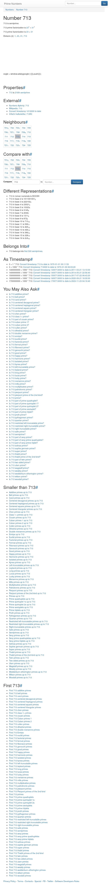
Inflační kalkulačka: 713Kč (20, 113)
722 (12, 145)
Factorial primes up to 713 (20, 540)
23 (27, 27)
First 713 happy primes (19, 752)
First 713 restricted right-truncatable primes (28, 822)
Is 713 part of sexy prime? (20, 437)
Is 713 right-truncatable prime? (22, 428)
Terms (20, 881)
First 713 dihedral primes (20, 726)
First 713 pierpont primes (20, 788)
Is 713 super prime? (18, 451)
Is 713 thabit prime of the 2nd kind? (24, 456)
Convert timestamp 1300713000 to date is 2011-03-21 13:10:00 (61, 269)
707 (12, 132)
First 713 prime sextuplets (20, 805)
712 (12, 136)
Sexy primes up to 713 (19, 635)
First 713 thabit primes (19, 850)
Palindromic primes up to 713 (22, 587)
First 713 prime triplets (19, 808)
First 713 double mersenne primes (24, 729)
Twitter (50, 881)
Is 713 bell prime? (17, 296)
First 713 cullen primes (19, 724)
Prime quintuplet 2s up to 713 (22, 604)
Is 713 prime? (15, 397)
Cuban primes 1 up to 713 (20, 520)
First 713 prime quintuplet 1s (21, 799)
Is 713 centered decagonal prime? (24, 302)
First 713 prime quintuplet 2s (21, 802)
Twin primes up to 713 (19, 657)
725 (29, 145)
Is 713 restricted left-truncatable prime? (26, 423)
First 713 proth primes (19, 811)
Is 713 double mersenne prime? (23, 333)
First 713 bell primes (18, 693)
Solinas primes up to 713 (20, 643)
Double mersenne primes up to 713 (24, 531)
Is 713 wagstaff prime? (19, 468)
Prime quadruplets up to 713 (21, 598)
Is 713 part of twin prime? (20, 459)
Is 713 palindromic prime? (20, 389)
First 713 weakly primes (19, 867)
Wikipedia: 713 (15, 108)
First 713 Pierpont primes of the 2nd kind (27, 791)
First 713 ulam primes (18, 861)
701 (6, 127)
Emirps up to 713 (16, 534)
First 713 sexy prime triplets (21, 839)
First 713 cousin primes (19, 715)
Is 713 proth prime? (17, 414)
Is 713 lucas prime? (17, 375)
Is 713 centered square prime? (22, 308)
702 (12, 127)
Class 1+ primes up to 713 (20, 514)
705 (29, 127)
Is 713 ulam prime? (17, 465)
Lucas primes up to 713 (19, 573)
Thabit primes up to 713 (19, 652)
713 (10, 92)
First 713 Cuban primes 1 (20, 718)
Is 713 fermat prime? (18, 344)
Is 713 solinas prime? (18, 445)
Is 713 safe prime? (17, 431)
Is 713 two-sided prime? (19, 462)
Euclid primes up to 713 (19, 537)
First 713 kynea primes (19, 760)
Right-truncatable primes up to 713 (24, 626)
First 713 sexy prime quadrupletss (24, 836)
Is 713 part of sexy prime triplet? (23, 442)
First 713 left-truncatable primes (23, 763)
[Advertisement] (54, 52)
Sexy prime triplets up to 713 (21, 641)
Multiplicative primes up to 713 (22, 584)
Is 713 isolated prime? (19, 361)
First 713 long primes (18, 769)
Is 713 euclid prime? (18, 338)
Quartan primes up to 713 (20, 618)
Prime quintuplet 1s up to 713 (22, 601)
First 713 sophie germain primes (23, 844)
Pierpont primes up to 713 (20, 590)
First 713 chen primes (18, 710)
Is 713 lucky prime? (17, 378)
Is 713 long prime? (17, 372)
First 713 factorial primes (20, 738)
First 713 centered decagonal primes (25, 698)
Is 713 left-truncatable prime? (22, 367)
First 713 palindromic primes (21, 785)
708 (18, 132)
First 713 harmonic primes (20, 755)
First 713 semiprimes (18, 830)
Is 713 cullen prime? (18, 327)
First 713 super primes (19, 847)
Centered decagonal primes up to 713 (26, 500)
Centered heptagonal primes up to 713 (26, 503)
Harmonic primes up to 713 (21, 556)
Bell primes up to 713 (18, 495)
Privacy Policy (9, 881)
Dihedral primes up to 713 (20, 528)
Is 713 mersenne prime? (20, 381)
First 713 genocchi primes (20, 746)
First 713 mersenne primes (21, 777)
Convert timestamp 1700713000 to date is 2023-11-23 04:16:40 (61, 281)
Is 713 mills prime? (17, 383)
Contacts (29, 881)
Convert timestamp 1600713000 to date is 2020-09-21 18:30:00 (61, 278)
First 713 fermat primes (19, 741)
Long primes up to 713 (19, 570)
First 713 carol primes (18, 696)
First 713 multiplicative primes (22, 783)
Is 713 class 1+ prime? (19, 316)
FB (44, 881)
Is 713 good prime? (17, 353)
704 (23, 127)
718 (18, 140)
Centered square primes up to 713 (24, 506)
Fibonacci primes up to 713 (21, 545)
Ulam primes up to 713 (19, 663)
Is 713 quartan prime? (19, 420)
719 (24, 140)
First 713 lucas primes (19, 771)
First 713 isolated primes (20, 757)
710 (29, 132)
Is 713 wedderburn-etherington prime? (26, 473)
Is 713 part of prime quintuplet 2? (24, 406)
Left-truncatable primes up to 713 (24, 565)
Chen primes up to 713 (19, 511)
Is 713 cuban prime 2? (19, 324)
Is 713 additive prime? (19, 294)
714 (23, 136)
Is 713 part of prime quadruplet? (23, 400)
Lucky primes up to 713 (19, 576)
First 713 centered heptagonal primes (25, 701)
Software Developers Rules (67, 881)
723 (18, 145)
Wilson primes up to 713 (20, 674)
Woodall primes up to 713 (20, 677)
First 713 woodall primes (20, 875)
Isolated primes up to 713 (20, 559)
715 (29, 136)
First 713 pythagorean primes (22, 813)
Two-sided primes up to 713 (21, 660)
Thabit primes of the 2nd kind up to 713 (26, 655)
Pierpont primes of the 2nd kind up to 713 (27, 593)
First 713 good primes (19, 749)
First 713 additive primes (20, 690)
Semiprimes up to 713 (19, 632)
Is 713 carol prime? (17, 299)
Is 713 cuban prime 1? (19, 322)
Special (38, 881)
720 (29, 140)
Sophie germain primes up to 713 (24, 646)
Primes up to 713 (16, 596)
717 (12, 140)
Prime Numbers (13, 3)
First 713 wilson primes (19, 872)
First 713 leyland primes (19, 766)
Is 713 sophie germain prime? (22, 448)
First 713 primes (16, 794)
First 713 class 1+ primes (20, 712)
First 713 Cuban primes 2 (20, 721)
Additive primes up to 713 (20, 492)
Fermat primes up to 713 (20, 542)
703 (18, 127)
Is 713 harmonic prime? (19, 358)
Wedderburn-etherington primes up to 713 (28, 671)
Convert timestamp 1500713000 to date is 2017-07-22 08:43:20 (61, 275)
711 (6, 136)
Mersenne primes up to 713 (21, 579)
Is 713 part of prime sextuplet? (22, 409)
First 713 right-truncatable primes (24, 825)
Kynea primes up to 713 (19, 562)
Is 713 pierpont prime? (19, 392)
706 (6, 132)
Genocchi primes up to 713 (21, 548)
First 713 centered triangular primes (25, 707)
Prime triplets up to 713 (19, 610)
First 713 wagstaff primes (20, 864)
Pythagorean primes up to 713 (22, 615)
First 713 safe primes (18, 827)
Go (104, 3)
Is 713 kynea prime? (18, 364)
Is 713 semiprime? (17, 434)
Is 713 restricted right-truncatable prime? (27, 425)
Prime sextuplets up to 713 (21, 607)
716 (6, 140)
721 (6, 145)
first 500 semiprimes (33, 251)
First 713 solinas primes (19, 842)
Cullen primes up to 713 (19, 525)
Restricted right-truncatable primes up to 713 (29, 624)
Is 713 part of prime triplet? (21, 411)
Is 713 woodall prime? (19, 479)
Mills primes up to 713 (19, 582)
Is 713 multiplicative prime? (21, 386)
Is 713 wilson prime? (18, 476)
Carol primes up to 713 (19, 497)
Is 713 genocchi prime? (19, 350)
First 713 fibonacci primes (20, 743)
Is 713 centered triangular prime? (24, 310)
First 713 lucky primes (19, 774)
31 (33, 27)
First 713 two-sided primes (21, 858)
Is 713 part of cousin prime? (21, 319)
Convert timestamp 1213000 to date (25, 111)
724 (23, 145)
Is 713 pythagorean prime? (21, 417)
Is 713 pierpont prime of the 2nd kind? (26, 395)
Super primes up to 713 (19, 649)
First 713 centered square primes (24, 704)
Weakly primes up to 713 (20, 669)
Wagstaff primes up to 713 (20, 666)
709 (24, 132)
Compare (7, 181)
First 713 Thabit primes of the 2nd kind (26, 853)
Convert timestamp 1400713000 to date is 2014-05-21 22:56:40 (61, 272)
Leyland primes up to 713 (20, 568)
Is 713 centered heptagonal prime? (24, 305)
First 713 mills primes (18, 780)
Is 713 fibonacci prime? (19, 347)
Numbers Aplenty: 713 (19, 105)
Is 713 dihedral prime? (19, 330)
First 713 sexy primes (18, 833)
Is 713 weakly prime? (18, 470)
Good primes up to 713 (19, 551)
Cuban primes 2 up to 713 (20, 523)
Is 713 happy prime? (18, 355)
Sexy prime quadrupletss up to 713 (24, 638)
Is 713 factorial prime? (19, 341)
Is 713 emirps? (15, 336)
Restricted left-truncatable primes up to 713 (28, 621)
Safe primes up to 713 (19, 629)
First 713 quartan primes (20, 816)
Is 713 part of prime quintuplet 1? (24, 403)
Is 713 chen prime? (17, 313)
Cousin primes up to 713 (20, 517)
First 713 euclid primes (19, 735)
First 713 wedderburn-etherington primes (27, 870)
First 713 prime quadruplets (21, 797)
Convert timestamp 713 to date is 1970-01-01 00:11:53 (44, 264)
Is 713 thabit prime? (18, 454)
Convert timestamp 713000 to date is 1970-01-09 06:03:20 (49, 267)
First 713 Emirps (16, 732)
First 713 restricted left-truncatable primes (27, 819)
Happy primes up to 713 (19, 554)
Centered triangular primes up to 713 (25, 509)
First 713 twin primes (18, 856)
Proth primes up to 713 (19, 612)
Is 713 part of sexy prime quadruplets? (26, 439)
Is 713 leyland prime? (18, 369)
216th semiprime (22, 92)
